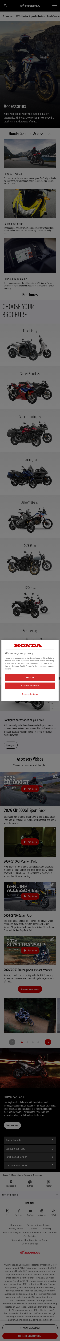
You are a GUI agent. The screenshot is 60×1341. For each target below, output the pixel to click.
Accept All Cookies (30, 686)
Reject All (30, 677)
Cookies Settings (30, 694)
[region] (29, 670)
